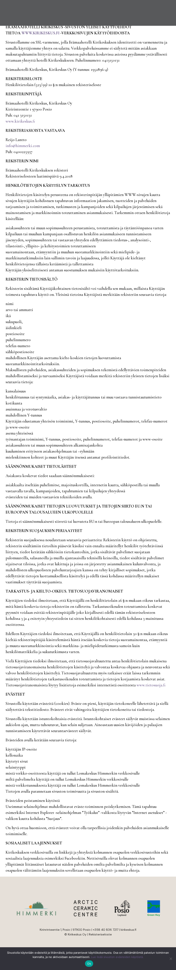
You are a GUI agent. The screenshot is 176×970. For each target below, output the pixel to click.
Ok (89, 963)
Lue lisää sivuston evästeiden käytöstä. (117, 957)
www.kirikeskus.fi (20, 121)
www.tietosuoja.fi (151, 685)
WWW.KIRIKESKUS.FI (40, 32)
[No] (170, 958)
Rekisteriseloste (100, 934)
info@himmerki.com (23, 145)
